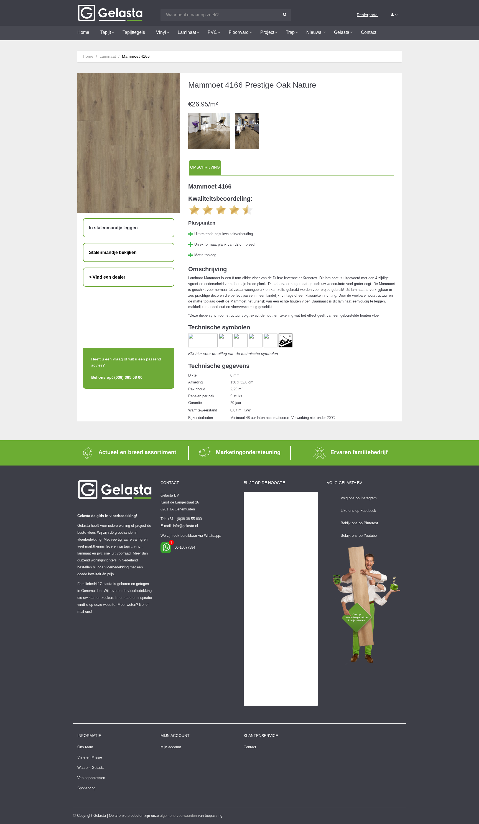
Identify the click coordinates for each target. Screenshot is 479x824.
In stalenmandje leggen (113, 227)
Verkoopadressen (91, 778)
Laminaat (108, 56)
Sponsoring (86, 788)
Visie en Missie (89, 757)
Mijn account (170, 747)
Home (88, 56)
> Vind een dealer (107, 277)
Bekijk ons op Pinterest (359, 523)
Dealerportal (367, 14)
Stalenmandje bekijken (113, 252)
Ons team (85, 747)
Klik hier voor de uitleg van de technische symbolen (233, 353)
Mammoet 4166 (136, 56)
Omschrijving (205, 167)
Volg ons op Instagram (359, 498)
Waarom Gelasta (90, 767)
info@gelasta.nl (185, 526)
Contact (250, 747)
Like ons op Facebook (358, 510)
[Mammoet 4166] (209, 131)
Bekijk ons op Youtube (359, 535)
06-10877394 (185, 547)
